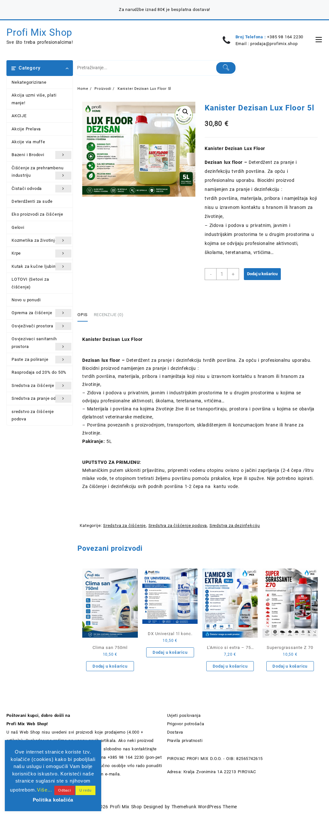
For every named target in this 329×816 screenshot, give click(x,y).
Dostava (175, 732)
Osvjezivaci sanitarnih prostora (34, 342)
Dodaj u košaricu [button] (110, 666)
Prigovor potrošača (185, 723)
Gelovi (18, 227)
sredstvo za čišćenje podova (33, 415)
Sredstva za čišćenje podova (177, 525)
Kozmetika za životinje (35, 240)
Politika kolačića (53, 799)
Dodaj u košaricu (262, 273)
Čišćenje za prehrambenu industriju (37, 171)
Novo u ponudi (26, 299)
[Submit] (226, 68)
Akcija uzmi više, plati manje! (34, 99)
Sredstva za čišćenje (33, 385)
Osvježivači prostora (32, 326)
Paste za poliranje (30, 359)
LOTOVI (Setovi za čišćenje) (30, 283)
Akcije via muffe (28, 141)
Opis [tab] (82, 314)
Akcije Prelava (26, 129)
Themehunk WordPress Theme (204, 806)
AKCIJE (19, 115)
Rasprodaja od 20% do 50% (39, 372)
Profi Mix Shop (39, 32)
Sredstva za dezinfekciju (234, 525)
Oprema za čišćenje (32, 312)
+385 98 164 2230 (285, 36)
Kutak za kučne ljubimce (37, 266)
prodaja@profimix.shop (274, 43)
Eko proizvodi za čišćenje (37, 214)
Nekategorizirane (29, 82)
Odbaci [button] (64, 790)
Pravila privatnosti (185, 740)
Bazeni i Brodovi (28, 154)
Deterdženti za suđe (32, 201)
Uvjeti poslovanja (184, 715)
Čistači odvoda (27, 188)
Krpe (16, 253)
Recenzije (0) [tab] (108, 314)
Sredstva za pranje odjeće (38, 398)
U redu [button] (85, 790)
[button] (185, 111)
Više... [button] (44, 790)
